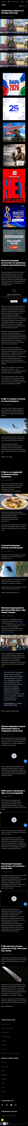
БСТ (9, 1)
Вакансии (4, 1045)
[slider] (8, 32)
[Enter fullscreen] (26, 1123)
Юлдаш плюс (5, 1075)
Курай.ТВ (3, 1091)
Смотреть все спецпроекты (9, 1115)
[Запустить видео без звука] (25, 761)
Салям (3, 1087)
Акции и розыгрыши (7, 1028)
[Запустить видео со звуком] (14, 755)
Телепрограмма (5, 1036)
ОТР (2, 1096)
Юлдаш (22, 1)
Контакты (4, 1049)
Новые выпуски (5, 1024)
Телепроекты (5, 1032)
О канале (3, 1041)
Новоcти (3, 1)
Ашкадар (3, 1079)
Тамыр (3, 1083)
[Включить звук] (25, 300)
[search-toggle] (22, 5)
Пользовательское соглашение (10, 1053)
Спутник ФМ (15, 1)
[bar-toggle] (26, 5)
